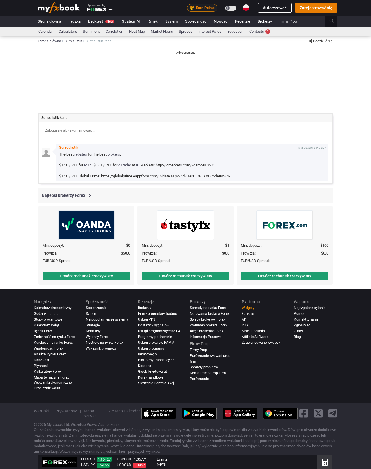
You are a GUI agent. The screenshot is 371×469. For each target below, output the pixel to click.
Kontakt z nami (306, 319)
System (171, 21)
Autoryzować (275, 8)
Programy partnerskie (155, 337)
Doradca (144, 366)
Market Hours (162, 31)
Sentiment (91, 31)
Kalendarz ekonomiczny (53, 308)
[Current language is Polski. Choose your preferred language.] (246, 7)
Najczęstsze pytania (310, 308)
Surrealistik (68, 147)
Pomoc (299, 314)
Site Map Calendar (123, 411)
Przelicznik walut (47, 388)
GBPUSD (124, 459)
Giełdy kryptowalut (152, 372)
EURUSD (88, 459)
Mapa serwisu (91, 413)
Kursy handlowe (150, 377)
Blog (297, 337)
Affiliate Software (255, 337)
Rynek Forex (43, 331)
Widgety (248, 308)
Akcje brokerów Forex (206, 331)
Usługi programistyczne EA (159, 331)
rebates (80, 154)
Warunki (41, 411)
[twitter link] (318, 413)
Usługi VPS (146, 319)
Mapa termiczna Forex (51, 377)
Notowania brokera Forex (210, 314)
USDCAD (124, 465)
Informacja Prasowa (206, 337)
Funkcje (248, 314)
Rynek (153, 21)
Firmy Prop (288, 21)
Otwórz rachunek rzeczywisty (86, 276)
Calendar (45, 31)
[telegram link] (332, 413)
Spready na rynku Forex (208, 308)
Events (162, 459)
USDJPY (88, 465)
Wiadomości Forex (48, 348)
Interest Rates (209, 31)
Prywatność (66, 411)
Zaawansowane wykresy (261, 343)
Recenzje (242, 21)
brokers (114, 154)
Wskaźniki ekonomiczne (53, 383)
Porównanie (199, 379)
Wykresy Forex (97, 337)
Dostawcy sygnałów (153, 325)
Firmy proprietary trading (157, 314)
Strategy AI (131, 21)
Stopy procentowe (48, 319)
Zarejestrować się (316, 8)
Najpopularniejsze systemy (107, 319)
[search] (335, 21)
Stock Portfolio (253, 331)
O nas (298, 331)
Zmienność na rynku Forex (54, 337)
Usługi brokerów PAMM (156, 343)
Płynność (41, 366)
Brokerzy (265, 21)
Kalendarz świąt (46, 325)
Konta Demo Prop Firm (208, 373)
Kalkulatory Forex (47, 372)
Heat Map (137, 31)
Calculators (68, 31)
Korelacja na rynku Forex (53, 343)
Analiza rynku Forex (50, 354)
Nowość (221, 21)
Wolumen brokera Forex (208, 325)
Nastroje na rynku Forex (104, 343)
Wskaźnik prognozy (101, 348)
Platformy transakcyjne (156, 360)
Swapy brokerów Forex (207, 319)
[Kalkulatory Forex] (324, 462)
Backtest (100, 21)
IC (137, 165)
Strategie (93, 325)
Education (235, 31)
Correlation (114, 31)
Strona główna (49, 21)
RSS (245, 325)
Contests (259, 31)
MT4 (88, 165)
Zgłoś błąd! (302, 325)
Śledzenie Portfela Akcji (156, 383)
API (244, 319)
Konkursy (93, 331)
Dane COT (42, 360)
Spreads (185, 31)
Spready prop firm (204, 367)
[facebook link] (303, 413)
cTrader (124, 165)
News (161, 464)
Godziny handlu (46, 314)
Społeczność (195, 21)
